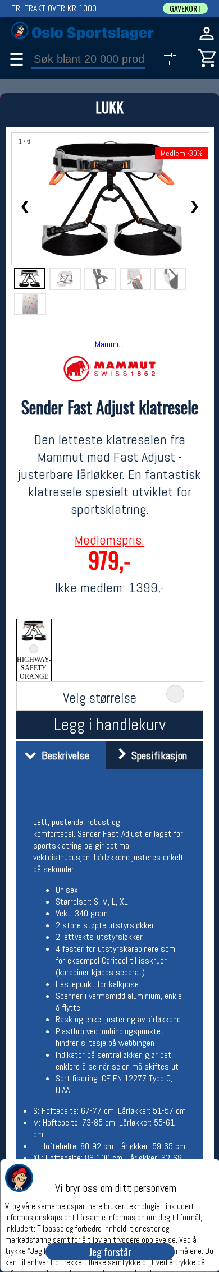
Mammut (109, 344)
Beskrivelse (62, 755)
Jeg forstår (110, 1252)
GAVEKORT (185, 8)
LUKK (109, 106)
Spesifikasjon (156, 755)
